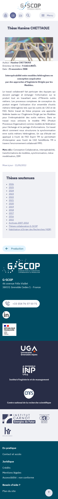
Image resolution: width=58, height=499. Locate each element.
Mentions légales (11, 472)
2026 (11, 184)
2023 (11, 193)
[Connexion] (5, 15)
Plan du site (9, 491)
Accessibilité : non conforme (18, 477)
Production (17, 248)
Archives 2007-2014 (19, 223)
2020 (11, 203)
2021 (11, 200)
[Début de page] (50, 493)
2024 (11, 190)
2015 (11, 219)
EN (20, 15)
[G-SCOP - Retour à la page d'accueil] (29, 5)
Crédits (6, 467)
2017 (11, 213)
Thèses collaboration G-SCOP (23, 226)
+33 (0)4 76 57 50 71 (25, 303)
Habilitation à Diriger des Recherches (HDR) (30, 229)
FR (13, 15)
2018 (11, 210)
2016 (11, 216)
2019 (11, 206)
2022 (11, 197)
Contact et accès (11, 454)
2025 (11, 187)
